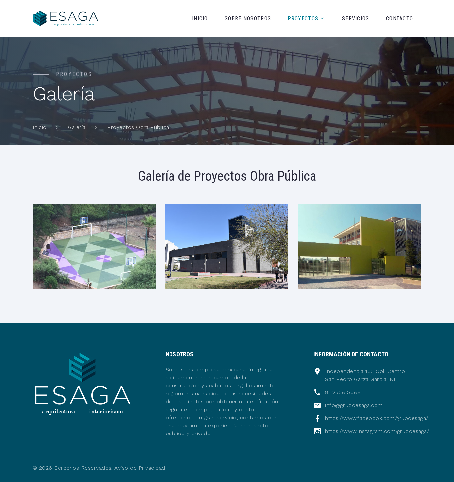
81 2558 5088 (343, 392)
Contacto (399, 18)
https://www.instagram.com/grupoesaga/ (377, 431)
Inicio (200, 18)
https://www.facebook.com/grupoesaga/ (376, 418)
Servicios (355, 18)
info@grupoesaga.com (354, 405)
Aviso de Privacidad (139, 468)
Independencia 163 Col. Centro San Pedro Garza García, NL (365, 375)
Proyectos (303, 18)
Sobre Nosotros (248, 18)
